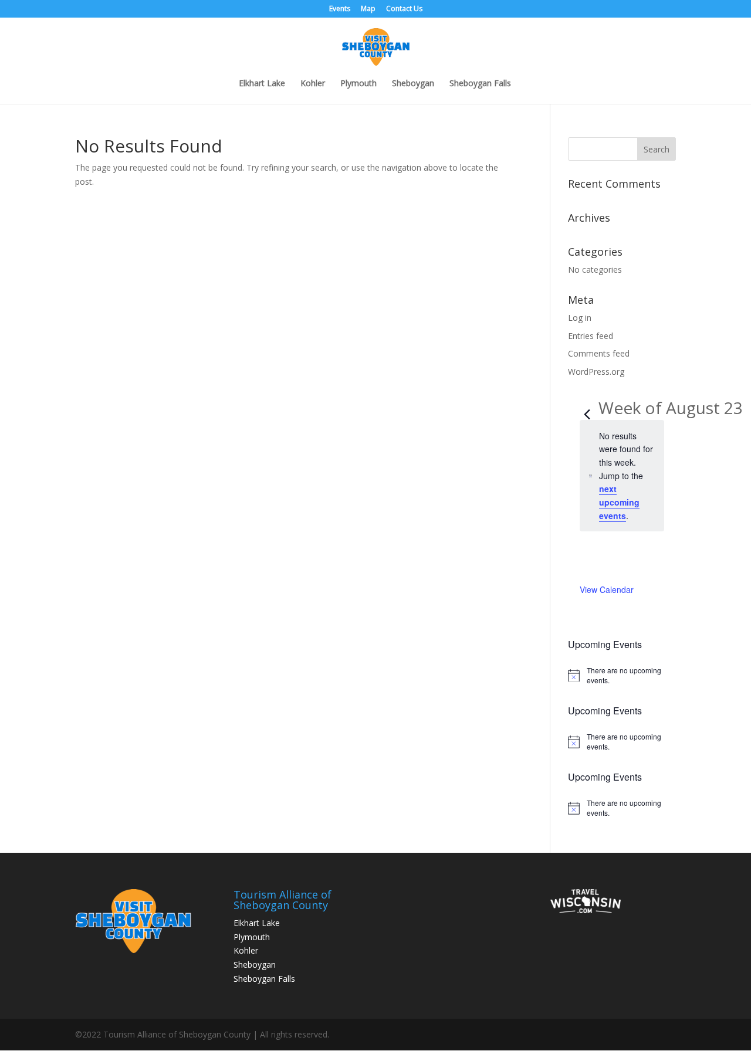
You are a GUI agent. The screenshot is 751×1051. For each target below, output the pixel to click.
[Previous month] (587, 409)
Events (339, 9)
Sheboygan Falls (480, 84)
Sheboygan (413, 84)
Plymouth (358, 84)
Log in (579, 317)
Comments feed (599, 353)
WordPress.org (596, 371)
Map (368, 9)
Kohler (312, 84)
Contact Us (404, 9)
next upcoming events (619, 502)
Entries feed (590, 335)
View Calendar (607, 589)
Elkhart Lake (262, 84)
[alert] (622, 675)
